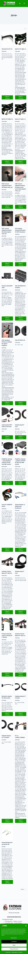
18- (5, 53)
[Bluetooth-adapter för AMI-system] (7, 686)
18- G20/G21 (21, 810)
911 (10, 354)
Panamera (17, 809)
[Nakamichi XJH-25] (7, 39)
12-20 (16, 84)
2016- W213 (18, 80)
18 (3, 56)
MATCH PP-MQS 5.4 (7, 119)
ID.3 (17, 92)
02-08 (23, 244)
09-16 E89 (21, 307)
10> (2, 55)
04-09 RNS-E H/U (21, 534)
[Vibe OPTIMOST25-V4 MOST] (20, 275)
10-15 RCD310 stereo (21, 528)
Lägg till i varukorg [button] (7, 97)
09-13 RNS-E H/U (21, 84)
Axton (3, 519)
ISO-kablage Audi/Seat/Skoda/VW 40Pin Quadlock (20, 230)
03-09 (16, 137)
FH (8, 292)
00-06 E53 (21, 294)
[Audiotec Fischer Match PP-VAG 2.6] (20, 623)
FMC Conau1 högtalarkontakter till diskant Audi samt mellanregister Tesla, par (20, 187)
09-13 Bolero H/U (21, 88)
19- (24, 130)
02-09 (12, 362)
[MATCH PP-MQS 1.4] (20, 39)
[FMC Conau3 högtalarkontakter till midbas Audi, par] (7, 173)
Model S (19, 195)
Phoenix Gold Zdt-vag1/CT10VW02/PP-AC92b (7, 635)
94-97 (11, 855)
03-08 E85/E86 (18, 771)
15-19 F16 (21, 298)
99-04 (9, 851)
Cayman (24, 72)
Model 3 (24, 196)
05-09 (23, 55)
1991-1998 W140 (21, 751)
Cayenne (4, 382)
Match (18, 94)
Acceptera (14, 941)
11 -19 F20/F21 (22, 775)
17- (24, 56)
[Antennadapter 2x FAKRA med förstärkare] (20, 494)
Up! (15, 94)
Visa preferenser (14, 949)
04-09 (16, 73)
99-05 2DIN (5, 862)
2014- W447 (21, 139)
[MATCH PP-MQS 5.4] (7, 109)
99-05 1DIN (4, 854)
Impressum (20, 952)
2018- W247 (22, 76)
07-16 (3, 53)
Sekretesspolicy (15, 952)
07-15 (11, 133)
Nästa (22, 889)
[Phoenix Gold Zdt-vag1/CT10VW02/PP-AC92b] (7, 623)
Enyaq (8, 125)
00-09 (6, 356)
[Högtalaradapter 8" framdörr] (20, 686)
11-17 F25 (24, 766)
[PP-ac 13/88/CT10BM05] (20, 725)
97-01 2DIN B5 (9, 867)
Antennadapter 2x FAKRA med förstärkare (20, 506)
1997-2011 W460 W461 (19, 752)
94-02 (3, 848)
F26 (18, 294)
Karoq (10, 141)
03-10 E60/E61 (23, 304)
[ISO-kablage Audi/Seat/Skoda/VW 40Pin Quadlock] (20, 218)
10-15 (16, 69)
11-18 (6, 56)
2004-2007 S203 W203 (19, 778)
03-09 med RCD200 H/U (7, 587)
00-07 (9, 355)
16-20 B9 (8, 57)
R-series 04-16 (5, 349)
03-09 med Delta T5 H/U (20, 532)
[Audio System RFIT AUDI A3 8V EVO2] (7, 414)
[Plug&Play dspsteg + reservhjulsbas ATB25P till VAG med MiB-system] (7, 448)
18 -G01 (23, 787)
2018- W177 (17, 81)
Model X (24, 199)
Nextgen (22, 61)
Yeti (25, 89)
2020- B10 (4, 153)
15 (2, 56)
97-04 (21, 247)
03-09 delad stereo (8, 368)
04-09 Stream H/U (6, 363)
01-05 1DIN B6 (7, 870)
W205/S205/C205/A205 (20, 87)
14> (18, 775)
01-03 (11, 862)
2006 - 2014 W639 (20, 60)
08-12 (19, 56)
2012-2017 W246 (18, 72)
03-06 (9, 367)
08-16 (22, 535)
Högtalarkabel (5, 397)
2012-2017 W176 (21, 77)
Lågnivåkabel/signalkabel (8, 387)
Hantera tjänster (14, 937)
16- (7, 55)
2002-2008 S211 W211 (8, 359)
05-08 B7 (18, 540)
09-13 (21, 83)
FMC (9, 197)
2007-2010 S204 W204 (19, 79)
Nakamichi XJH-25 (7, 49)
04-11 (7, 141)
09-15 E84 (21, 293)
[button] (26, 926)
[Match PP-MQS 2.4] (20, 109)
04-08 (19, 73)
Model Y (21, 200)
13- (20, 64)
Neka (14, 945)
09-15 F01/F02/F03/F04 (20, 305)
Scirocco (23, 92)
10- (20, 59)
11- (15, 61)
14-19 (16, 77)
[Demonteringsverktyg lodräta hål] (7, 832)
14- (20, 71)
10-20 (20, 55)
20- (17, 56)
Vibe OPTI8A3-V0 (20, 340)
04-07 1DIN (17, 248)
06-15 (22, 56)
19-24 (8, 56)
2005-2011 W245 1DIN (19, 65)
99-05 (10, 850)
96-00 (18, 744)
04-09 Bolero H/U (9, 374)
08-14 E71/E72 (19, 296)
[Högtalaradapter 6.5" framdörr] (7, 725)
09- (17, 55)
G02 (18, 777)
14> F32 (24, 770)
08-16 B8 (3, 57)
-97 (7, 852)
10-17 (5, 55)
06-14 (22, 63)
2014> (11, 56)
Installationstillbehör (7, 372)
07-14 (25, 59)
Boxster (17, 64)
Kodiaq (3, 138)
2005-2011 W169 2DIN (8, 364)
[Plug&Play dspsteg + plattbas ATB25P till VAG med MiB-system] (20, 448)
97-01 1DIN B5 (4, 863)
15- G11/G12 (18, 308)
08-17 (21, 53)
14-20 (16, 91)
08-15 (16, 53)
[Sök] (20, 3)
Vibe (20, 315)
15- (9, 53)
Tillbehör (17, 292)
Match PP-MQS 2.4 (20, 119)
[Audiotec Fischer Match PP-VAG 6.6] (7, 561)
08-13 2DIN (17, 256)
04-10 (16, 142)
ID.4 (19, 92)
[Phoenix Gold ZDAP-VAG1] (7, 275)
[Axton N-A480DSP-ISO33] (7, 494)
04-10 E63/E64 (21, 746)
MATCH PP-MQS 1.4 (20, 49)
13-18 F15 (17, 307)
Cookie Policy (8, 952)
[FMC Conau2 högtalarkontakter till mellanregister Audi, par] (7, 218)
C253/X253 (4, 123)
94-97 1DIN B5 (5, 855)
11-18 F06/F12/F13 (21, 759)
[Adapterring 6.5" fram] (20, 414)
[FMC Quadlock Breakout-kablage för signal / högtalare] (7, 330)
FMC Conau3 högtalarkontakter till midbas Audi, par (7, 185)
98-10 (21, 237)
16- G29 (22, 311)
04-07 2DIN (19, 254)
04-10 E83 (22, 750)
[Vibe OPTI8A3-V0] (20, 330)
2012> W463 (9, 376)
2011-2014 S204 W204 (8, 391)
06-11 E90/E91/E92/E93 (21, 798)
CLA (18, 810)
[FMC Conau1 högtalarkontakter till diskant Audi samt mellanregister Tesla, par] (20, 173)
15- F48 (16, 760)
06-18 (24, 64)
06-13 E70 (20, 297)
